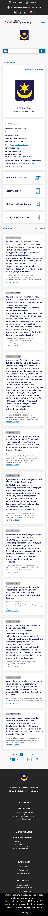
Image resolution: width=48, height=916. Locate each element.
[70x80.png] (24, 35)
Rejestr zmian (24, 870)
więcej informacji (34, 69)
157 (34, 759)
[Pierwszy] (11, 759)
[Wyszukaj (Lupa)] (42, 51)
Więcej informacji (14, 166)
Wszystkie (40, 228)
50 (29, 755)
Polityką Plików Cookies (16, 901)
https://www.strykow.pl (26, 163)
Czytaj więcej (12, 282)
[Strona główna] (5, 51)
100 (33, 755)
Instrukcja (34, 2)
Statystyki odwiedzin (24, 873)
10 (21, 755)
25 (25, 755)
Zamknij (24, 912)
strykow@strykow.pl (20, 145)
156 (29, 759)
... (25, 759)
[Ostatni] (37, 759)
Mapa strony (18, 2)
